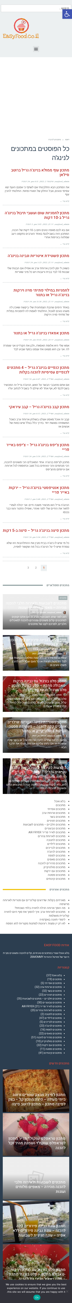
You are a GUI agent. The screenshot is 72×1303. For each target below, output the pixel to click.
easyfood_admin (62, 181)
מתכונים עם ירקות (54, 871)
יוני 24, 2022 (48, 340)
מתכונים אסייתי (56, 809)
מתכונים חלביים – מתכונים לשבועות (44, 824)
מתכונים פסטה (56, 875)
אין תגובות (26, 181)
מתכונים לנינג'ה (56, 851)
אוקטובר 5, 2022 (47, 181)
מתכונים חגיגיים (56, 820)
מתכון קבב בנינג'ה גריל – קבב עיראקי (39, 407)
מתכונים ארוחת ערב (53, 813)
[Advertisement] (36, 93)
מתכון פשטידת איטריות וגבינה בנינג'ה (38, 256)
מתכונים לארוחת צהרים (51, 836)
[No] (67, 1291)
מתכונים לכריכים (55, 847)
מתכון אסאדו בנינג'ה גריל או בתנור (41, 333)
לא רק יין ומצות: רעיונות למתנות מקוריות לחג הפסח (35, 923)
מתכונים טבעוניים (55, 828)
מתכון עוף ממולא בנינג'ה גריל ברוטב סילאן (40, 172)
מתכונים (60, 805)
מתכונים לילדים (56, 844)
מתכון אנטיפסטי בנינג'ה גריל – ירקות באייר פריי (39, 490)
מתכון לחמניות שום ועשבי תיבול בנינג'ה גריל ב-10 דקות (37, 215)
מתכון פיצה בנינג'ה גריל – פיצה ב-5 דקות (36, 530)
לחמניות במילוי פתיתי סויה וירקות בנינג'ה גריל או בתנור (41, 292)
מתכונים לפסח (56, 855)
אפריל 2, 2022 (48, 379)
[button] (67, 14)
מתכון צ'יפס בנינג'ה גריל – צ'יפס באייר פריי (37, 447)
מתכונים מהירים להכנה (51, 863)
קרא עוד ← (64, 201)
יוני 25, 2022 (48, 224)
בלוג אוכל (59, 801)
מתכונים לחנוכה (56, 840)
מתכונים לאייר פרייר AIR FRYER (46, 832)
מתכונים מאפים (56, 859)
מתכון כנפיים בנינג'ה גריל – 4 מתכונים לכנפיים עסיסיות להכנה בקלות (38, 370)
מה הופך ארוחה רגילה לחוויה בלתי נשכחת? (40, 908)
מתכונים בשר (57, 816)
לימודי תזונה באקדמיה (52, 919)
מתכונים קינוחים (55, 878)
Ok (37, 1297)
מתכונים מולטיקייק (54, 867)
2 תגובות (29, 224)
